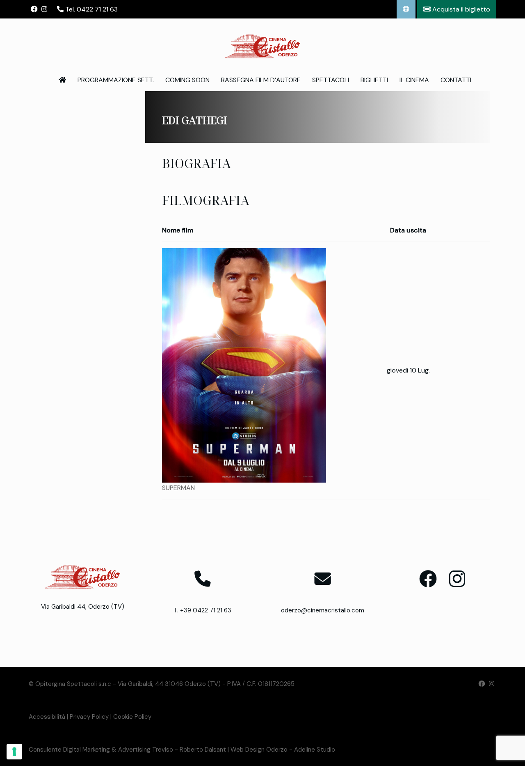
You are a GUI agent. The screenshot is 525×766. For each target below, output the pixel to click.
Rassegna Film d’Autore (261, 80)
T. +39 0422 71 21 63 (202, 610)
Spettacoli (330, 80)
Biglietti (374, 80)
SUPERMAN (178, 487)
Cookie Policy (132, 717)
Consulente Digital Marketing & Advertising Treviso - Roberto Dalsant (127, 749)
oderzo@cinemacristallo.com (322, 610)
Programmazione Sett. (116, 80)
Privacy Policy (89, 717)
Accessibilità (47, 717)
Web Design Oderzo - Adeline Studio (283, 749)
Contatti (456, 80)
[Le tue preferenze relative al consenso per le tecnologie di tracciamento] (14, 751)
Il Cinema (414, 80)
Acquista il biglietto (460, 9)
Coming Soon (187, 80)
